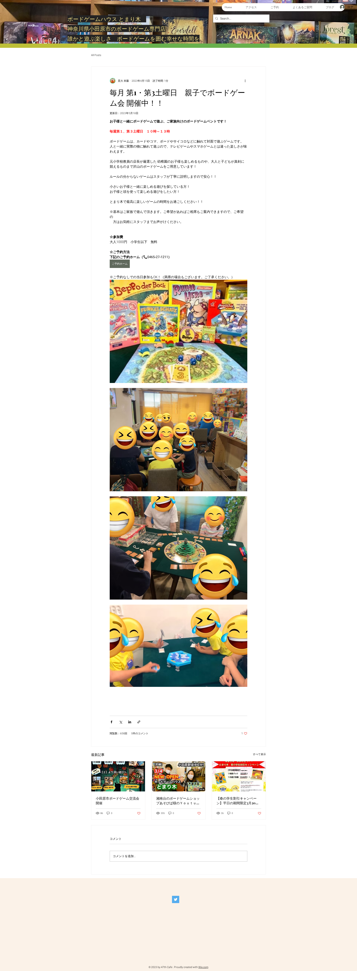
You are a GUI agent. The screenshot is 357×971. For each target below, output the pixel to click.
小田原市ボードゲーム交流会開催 (117, 800)
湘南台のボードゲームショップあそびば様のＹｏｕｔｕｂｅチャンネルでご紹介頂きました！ (178, 800)
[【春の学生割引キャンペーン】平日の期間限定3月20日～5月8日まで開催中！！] (239, 776)
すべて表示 (259, 754)
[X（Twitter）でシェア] (120, 722)
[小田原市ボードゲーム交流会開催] (118, 776)
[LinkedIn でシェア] (129, 722)
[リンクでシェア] (139, 722)
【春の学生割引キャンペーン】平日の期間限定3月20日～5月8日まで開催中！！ (237, 800)
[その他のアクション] (245, 81)
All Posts (96, 55)
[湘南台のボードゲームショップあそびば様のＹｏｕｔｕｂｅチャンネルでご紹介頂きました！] (178, 776)
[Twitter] (175, 899)
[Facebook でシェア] (111, 722)
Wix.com (203, 967)
